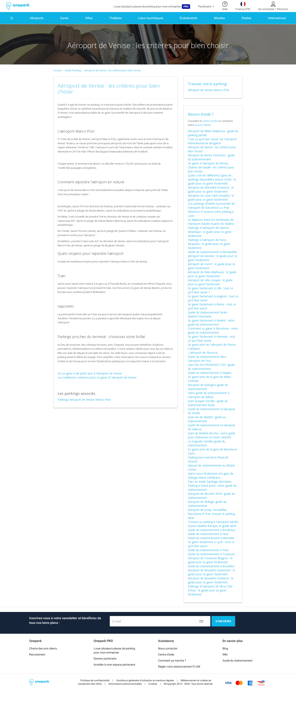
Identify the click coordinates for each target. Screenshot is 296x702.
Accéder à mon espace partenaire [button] (114, 664)
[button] (94, 680)
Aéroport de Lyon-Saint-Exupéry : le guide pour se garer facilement (211, 197)
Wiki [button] (225, 654)
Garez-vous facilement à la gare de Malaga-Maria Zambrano (210, 475)
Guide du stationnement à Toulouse (211, 554)
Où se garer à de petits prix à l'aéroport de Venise (90, 373)
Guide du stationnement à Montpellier (212, 252)
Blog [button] (225, 648)
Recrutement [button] (37, 654)
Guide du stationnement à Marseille (211, 538)
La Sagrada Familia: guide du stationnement (206, 443)
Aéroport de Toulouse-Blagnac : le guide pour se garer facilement (210, 560)
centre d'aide (209, 121)
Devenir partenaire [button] (105, 658)
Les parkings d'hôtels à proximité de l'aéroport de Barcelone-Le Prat (211, 205)
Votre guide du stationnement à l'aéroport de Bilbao (208, 395)
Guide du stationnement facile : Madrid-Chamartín (208, 314)
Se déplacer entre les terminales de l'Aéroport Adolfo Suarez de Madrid (211, 222)
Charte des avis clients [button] (43, 648)
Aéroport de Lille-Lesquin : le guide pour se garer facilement (210, 282)
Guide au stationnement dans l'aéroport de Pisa (207, 359)
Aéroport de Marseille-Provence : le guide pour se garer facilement (211, 189)
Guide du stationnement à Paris (208, 550)
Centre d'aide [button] (166, 654)
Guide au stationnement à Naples (210, 373)
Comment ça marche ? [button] (172, 660)
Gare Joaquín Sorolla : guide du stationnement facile (208, 403)
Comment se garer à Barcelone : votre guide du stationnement (213, 330)
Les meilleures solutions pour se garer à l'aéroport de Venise (97, 377)
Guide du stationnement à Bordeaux (211, 530)
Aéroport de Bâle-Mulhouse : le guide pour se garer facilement (212, 274)
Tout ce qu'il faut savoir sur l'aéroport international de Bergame (212, 141)
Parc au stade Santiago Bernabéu (210, 481)
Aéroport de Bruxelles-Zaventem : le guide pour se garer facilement (211, 572)
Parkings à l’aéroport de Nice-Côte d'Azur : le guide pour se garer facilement (210, 590)
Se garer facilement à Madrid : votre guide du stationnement (211, 322)
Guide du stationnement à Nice (208, 534)
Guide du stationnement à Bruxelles (211, 566)
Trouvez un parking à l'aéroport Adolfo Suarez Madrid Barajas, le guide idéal (213, 524)
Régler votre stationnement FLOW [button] (179, 666)
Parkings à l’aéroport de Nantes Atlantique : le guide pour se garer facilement (210, 232)
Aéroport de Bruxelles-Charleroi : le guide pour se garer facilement (210, 580)
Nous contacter (167, 648)
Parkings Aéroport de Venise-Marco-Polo (84, 399)
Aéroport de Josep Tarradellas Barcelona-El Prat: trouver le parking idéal (211, 514)
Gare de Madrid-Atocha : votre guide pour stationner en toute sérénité (211, 435)
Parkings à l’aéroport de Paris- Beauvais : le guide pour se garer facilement (209, 244)
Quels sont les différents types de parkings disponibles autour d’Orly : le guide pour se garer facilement (212, 179)
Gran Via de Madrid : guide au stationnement (207, 419)
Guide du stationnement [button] (238, 660)
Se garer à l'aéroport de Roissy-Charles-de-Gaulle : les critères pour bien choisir (211, 167)
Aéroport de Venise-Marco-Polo (208, 90)
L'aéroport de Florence (203, 353)
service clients (203, 125)
